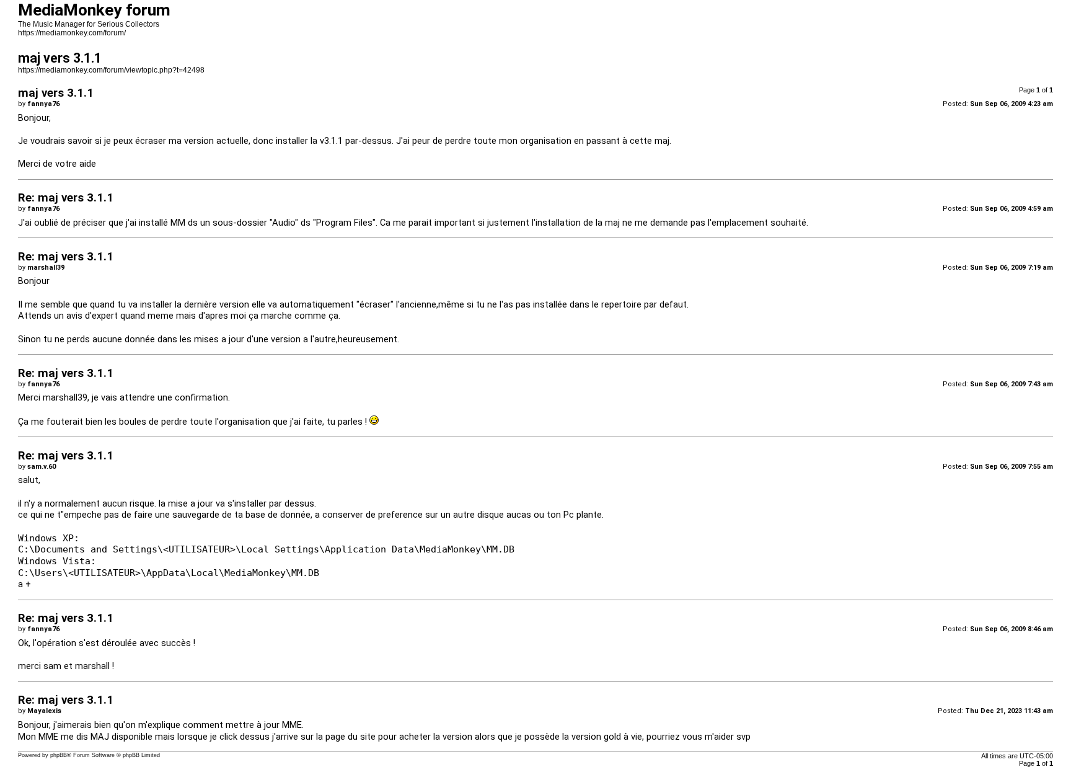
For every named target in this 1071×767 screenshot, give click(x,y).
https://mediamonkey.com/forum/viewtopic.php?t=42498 (111, 70)
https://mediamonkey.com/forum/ (72, 33)
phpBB (58, 755)
